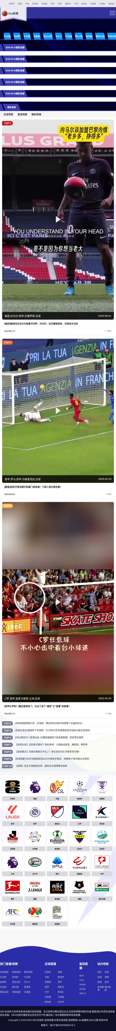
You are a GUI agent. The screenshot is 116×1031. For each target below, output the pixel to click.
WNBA (82, 984)
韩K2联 (79, 36)
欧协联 (111, 4)
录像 (107, 977)
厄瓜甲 (61, 1002)
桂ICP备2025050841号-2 (62, 1025)
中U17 (58, 36)
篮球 (99, 977)
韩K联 (84, 4)
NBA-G (82, 993)
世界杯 (12, 4)
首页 (99, 972)
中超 (27, 4)
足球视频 (8, 114)
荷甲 (60, 4)
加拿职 (37, 36)
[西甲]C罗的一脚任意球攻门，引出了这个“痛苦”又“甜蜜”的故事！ (37, 706)
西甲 (53, 4)
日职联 (93, 4)
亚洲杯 (17, 36)
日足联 (7, 36)
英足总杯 (48, 36)
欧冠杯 (35, 4)
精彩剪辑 (36, 114)
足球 (107, 972)
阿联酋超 (16, 992)
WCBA (82, 989)
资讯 (107, 982)
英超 (20, 4)
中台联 (27, 36)
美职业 (68, 4)
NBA (81, 975)
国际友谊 (100, 36)
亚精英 (44, 4)
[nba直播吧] (13, 16)
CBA (81, 980)
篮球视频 (22, 114)
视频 (99, 982)
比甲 (76, 4)
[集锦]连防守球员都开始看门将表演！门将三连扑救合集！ (33, 487)
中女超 (68, 36)
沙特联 (102, 4)
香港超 (89, 36)
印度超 (27, 992)
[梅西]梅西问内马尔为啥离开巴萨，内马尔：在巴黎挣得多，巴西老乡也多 (41, 324)
